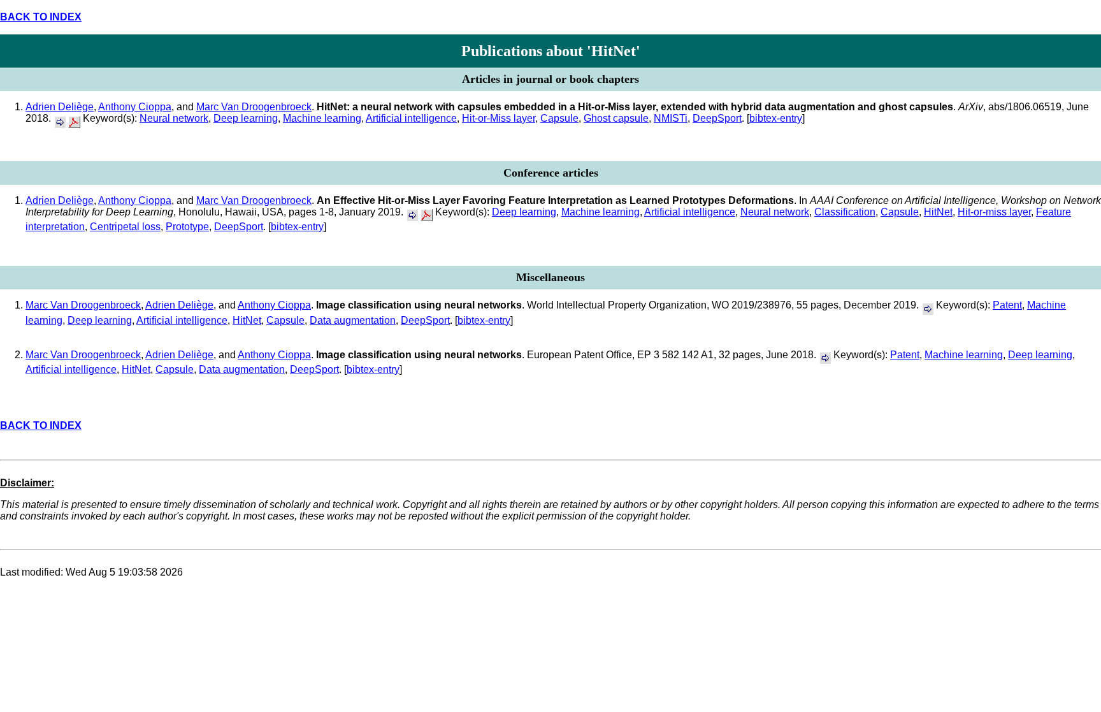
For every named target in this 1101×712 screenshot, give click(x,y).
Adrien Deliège (59, 106)
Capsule (559, 118)
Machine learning (322, 118)
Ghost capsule (616, 118)
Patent (1007, 305)
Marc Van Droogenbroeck (254, 106)
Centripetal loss (125, 226)
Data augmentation (353, 320)
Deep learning (245, 118)
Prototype (187, 226)
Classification (844, 212)
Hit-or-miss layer (994, 212)
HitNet (938, 212)
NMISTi (670, 118)
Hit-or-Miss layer (498, 118)
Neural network (174, 118)
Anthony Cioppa (134, 106)
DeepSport (717, 118)
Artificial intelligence (411, 118)
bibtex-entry (775, 118)
